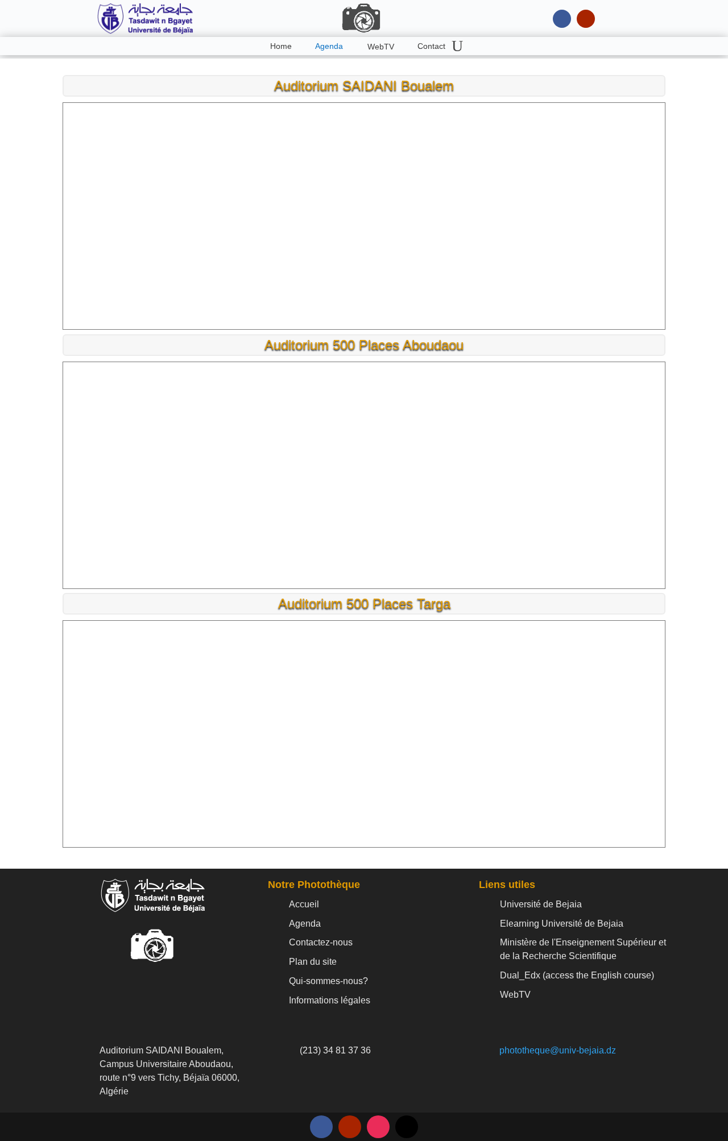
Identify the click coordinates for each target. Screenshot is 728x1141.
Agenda (329, 46)
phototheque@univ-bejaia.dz (557, 1050)
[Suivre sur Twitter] (406, 1126)
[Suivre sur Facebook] (562, 19)
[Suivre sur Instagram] (378, 1126)
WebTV (380, 46)
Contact (431, 46)
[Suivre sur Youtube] (586, 19)
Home (281, 46)
